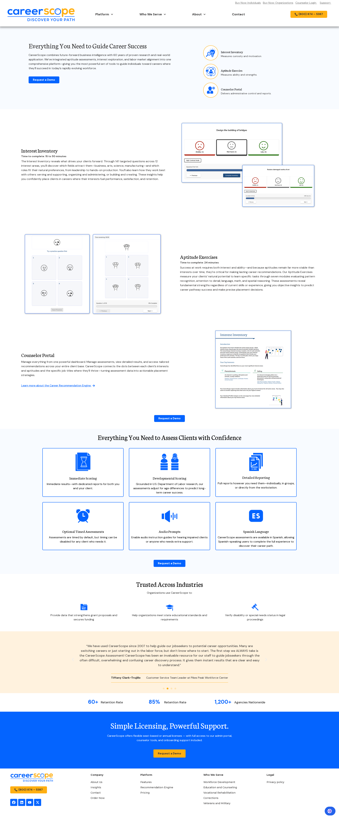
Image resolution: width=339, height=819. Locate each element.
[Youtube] (29, 802)
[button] (73, 659)
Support (325, 3)
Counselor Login (305, 3)
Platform (102, 14)
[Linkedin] (21, 802)
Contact (238, 14)
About (197, 14)
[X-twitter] (37, 802)
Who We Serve (150, 14)
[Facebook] (13, 802)
